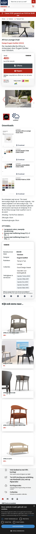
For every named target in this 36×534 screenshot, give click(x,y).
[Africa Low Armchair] (18, 323)
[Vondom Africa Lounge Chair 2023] (8, 138)
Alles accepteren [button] (18, 526)
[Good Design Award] (6, 117)
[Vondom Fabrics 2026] (8, 186)
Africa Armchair (9, 393)
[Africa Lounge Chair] (18, 29)
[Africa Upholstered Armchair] (18, 415)
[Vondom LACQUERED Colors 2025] (8, 167)
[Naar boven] (12, 499)
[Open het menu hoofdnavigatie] (4, 10)
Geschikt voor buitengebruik (21, 272)
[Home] (3, 499)
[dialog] (18, 519)
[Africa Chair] (18, 352)
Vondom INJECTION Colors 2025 (22, 151)
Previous (4, 99)
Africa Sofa (7, 458)
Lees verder (31, 515)
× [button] (34, 506)
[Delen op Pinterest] (24, 296)
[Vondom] (29, 56)
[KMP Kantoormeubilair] (4, 2)
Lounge (19, 264)
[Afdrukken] (5, 296)
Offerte (19, 66)
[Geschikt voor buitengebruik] (15, 117)
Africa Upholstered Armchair (14, 425)
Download (21, 145)
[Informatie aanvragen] (7, 499)
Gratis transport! (6, 81)
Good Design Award (24, 267)
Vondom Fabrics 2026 (23, 178)
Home (3, 19)
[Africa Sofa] (18, 449)
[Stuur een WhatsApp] (30, 296)
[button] (18, 531)
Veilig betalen (17, 81)
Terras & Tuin (20, 19)
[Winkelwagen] (33, 6)
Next (31, 99)
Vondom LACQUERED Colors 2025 (23, 165)
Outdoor (10, 19)
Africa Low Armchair (11, 333)
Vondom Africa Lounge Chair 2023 (23, 131)
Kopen (19, 71)
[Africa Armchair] (18, 382)
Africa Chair (7, 363)
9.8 (9, 7)
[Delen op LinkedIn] (18, 296)
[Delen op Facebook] (11, 296)
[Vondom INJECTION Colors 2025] (8, 153)
